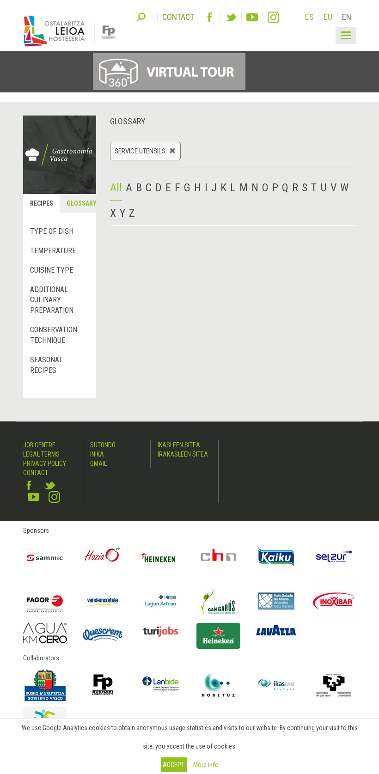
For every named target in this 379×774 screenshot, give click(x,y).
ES (309, 17)
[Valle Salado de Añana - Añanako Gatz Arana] (276, 601)
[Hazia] (103, 557)
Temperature (53, 250)
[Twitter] (231, 17)
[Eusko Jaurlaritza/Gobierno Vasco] (45, 685)
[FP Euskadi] (103, 685)
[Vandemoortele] (103, 601)
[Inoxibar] (334, 601)
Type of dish (51, 231)
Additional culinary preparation (51, 300)
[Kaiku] (276, 557)
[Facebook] (209, 17)
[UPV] (334, 685)
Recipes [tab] (41, 203)
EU (328, 17)
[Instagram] (273, 17)
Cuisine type (51, 270)
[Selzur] (334, 557)
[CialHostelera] (218, 557)
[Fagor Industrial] (45, 601)
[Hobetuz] (218, 685)
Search (141, 16)
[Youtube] (252, 17)
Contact (35, 472)
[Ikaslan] (276, 685)
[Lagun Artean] (161, 601)
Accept (173, 764)
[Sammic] (45, 557)
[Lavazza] (276, 629)
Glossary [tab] (81, 203)
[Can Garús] (218, 601)
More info (206, 764)
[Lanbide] (161, 685)
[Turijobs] (161, 631)
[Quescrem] (103, 634)
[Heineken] (161, 557)
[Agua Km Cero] (45, 633)
